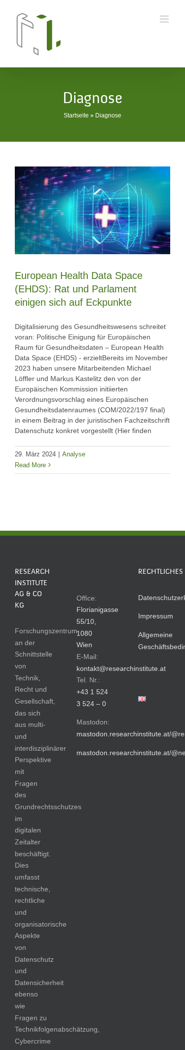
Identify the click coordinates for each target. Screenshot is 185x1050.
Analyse (73, 454)
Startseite (76, 115)
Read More (30, 465)
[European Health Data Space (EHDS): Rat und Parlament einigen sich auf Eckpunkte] (92, 210)
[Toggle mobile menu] (165, 19)
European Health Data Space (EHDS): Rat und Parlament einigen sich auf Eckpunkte (79, 289)
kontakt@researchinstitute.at (121, 668)
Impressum (155, 616)
